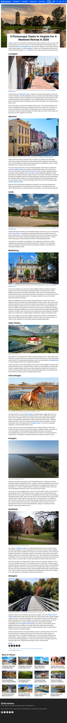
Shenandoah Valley (24, 94)
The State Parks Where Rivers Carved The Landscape (8, 695)
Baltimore (30, 50)
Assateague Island (35, 423)
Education (42, 1)
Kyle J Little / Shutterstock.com (46, 157)
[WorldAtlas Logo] (6, 1)
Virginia (10, 43)
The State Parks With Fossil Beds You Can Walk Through (24, 695)
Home (2, 708)
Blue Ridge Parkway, (18, 169)
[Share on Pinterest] (17, 646)
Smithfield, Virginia (21, 548)
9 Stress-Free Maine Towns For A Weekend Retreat (57, 681)
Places (20, 650)
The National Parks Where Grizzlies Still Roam (40, 681)
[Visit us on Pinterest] (10, 712)
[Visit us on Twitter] (7, 712)
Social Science (49, 1)
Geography (33, 1)
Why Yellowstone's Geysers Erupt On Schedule (39, 668)
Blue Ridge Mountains (17, 181)
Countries (25, 1)
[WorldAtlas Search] (66, 1)
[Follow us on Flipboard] (2, 712)
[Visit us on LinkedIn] (12, 712)
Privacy (10, 708)
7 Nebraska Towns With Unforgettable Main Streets (8, 668)
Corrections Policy (35, 708)
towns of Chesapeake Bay (23, 46)
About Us (19, 708)
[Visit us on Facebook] (5, 712)
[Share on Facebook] (12, 646)
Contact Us (6, 708)
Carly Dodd (10, 650)
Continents (16, 1)
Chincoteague (29, 414)
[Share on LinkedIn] (19, 646)
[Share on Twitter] (14, 646)
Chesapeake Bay (53, 360)
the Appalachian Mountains (27, 623)
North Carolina (32, 171)
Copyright (15, 708)
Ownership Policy (43, 708)
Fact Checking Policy (26, 708)
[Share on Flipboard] (9, 646)
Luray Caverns (16, 233)
